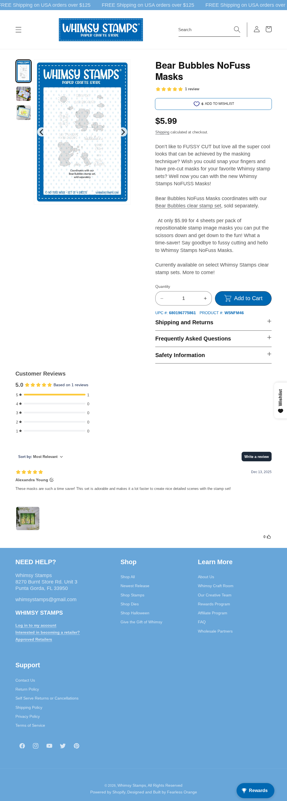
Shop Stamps (132, 595)
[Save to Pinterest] (123, 67)
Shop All (128, 577)
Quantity (162, 286)
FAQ (202, 622)
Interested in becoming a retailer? (47, 632)
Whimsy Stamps (131, 785)
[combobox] (209, 30)
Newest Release (135, 586)
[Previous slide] (42, 131)
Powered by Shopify (108, 792)
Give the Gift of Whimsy (141, 622)
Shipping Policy (28, 707)
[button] (18, 29)
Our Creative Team (215, 595)
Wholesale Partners (215, 631)
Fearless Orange (182, 792)
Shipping (162, 132)
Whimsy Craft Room (215, 586)
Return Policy (27, 689)
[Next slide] (122, 131)
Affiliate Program (212, 613)
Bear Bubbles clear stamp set (188, 206)
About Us (206, 577)
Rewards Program (214, 604)
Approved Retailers (33, 639)
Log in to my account (35, 625)
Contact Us (25, 680)
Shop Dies (130, 604)
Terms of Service (30, 725)
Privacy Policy (27, 716)
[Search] (237, 29)
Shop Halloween (135, 613)
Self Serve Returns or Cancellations (46, 698)
